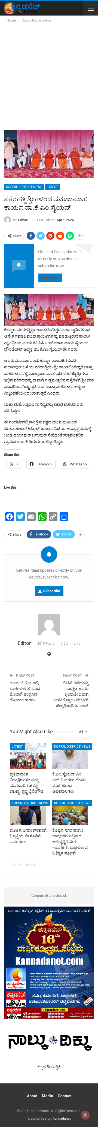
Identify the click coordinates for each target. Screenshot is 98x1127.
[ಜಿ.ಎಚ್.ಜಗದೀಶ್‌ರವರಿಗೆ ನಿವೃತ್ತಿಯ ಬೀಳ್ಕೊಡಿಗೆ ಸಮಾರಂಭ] (28, 812)
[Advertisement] (49, 75)
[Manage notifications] (85, 1115)
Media (47, 1096)
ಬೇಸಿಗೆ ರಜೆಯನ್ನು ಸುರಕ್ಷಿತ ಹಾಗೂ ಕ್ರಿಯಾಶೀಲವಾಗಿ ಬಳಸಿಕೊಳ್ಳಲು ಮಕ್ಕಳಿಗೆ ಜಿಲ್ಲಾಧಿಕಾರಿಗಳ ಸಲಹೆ (71, 694)
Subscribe (50, 277)
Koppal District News (24, 187)
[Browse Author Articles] (49, 624)
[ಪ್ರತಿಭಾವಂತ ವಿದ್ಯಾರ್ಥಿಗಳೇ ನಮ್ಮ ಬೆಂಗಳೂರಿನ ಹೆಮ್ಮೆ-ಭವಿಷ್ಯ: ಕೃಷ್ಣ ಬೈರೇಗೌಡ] (28, 755)
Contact (64, 1096)
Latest (52, 187)
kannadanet (62, 1118)
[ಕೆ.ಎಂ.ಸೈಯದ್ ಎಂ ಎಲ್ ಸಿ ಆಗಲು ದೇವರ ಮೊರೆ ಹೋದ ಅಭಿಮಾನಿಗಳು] (70, 755)
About (32, 1096)
